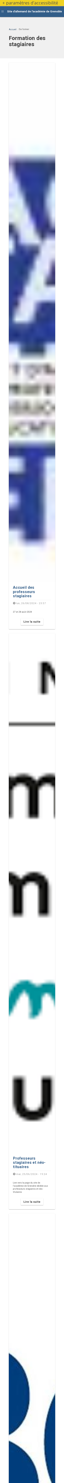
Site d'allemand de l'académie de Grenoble (34, 11)
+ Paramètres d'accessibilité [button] (30, 3)
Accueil (13, 29)
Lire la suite (32, 621)
